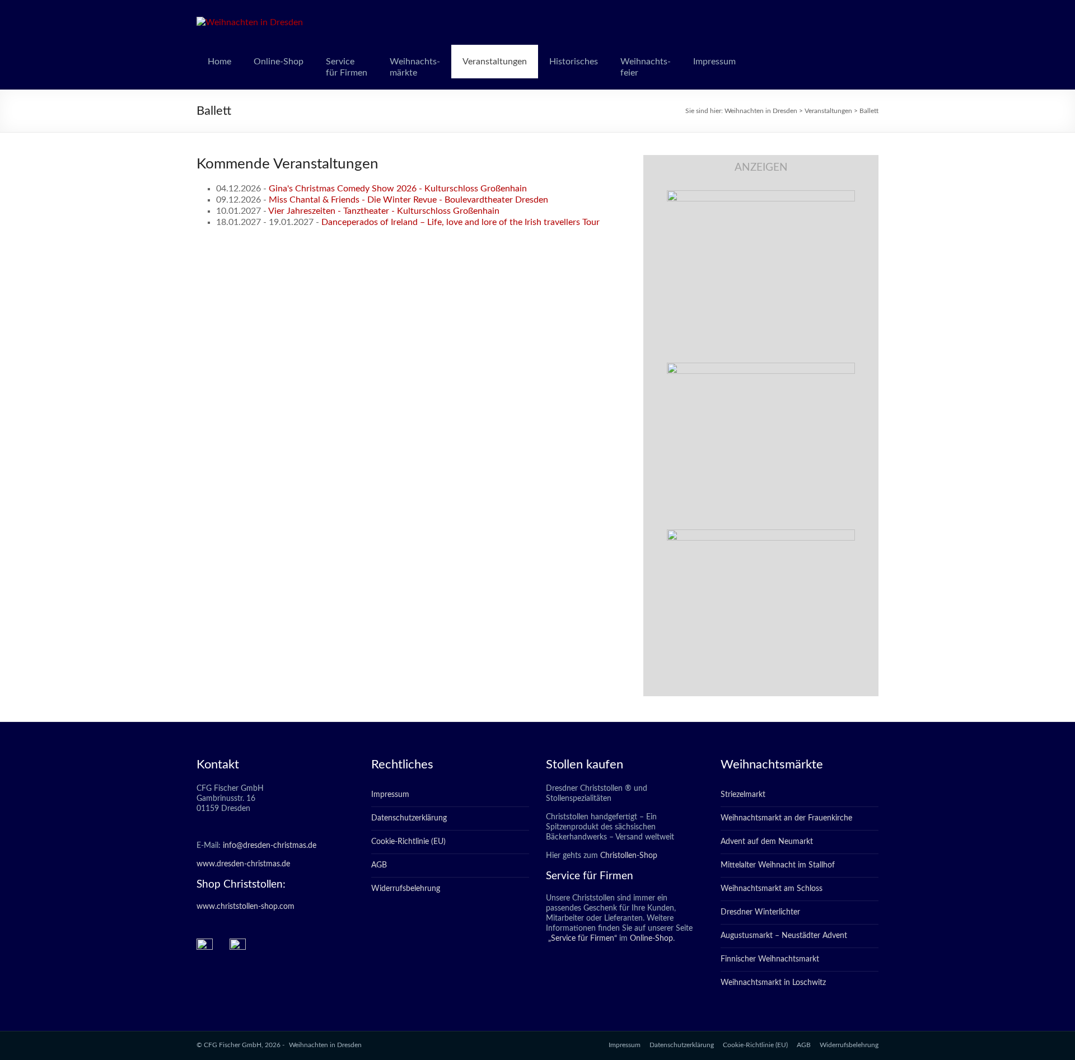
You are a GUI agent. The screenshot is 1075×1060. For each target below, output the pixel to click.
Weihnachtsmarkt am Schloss (771, 889)
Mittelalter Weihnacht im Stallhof (778, 865)
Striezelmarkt (743, 795)
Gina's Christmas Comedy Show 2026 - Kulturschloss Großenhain (398, 188)
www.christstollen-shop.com (246, 907)
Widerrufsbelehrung (405, 889)
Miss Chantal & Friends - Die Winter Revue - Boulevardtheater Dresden (408, 199)
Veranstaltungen (494, 61)
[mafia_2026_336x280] (761, 535)
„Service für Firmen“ (581, 938)
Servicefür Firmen (346, 67)
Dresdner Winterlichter (760, 912)
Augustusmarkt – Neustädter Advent (784, 936)
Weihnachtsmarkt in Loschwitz (773, 983)
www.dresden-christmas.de (243, 864)
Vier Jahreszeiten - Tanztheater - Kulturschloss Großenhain (383, 211)
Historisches (573, 61)
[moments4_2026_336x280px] (761, 368)
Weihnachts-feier (645, 67)
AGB (379, 865)
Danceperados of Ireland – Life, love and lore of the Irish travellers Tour (460, 222)
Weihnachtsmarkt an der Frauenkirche (786, 818)
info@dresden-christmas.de (269, 846)
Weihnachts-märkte (415, 67)
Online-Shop (278, 61)
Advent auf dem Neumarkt (767, 842)
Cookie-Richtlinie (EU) (408, 842)
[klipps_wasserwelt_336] (761, 195)
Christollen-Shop (628, 856)
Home (219, 61)
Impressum (714, 61)
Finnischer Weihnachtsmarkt (770, 959)
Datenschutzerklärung (409, 818)
